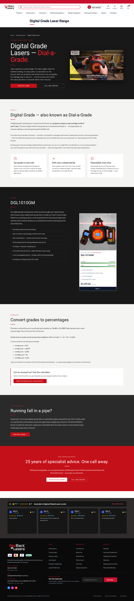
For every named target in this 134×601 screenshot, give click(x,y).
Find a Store (80, 556)
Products (19, 13)
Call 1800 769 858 (51, 86)
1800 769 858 (12, 568)
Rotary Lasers (30, 13)
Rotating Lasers (21, 35)
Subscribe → (110, 580)
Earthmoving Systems (57, 13)
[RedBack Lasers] (9, 7)
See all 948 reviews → (118, 504)
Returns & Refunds (109, 568)
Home (12, 35)
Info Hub (79, 564)
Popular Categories (74, 13)
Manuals (106, 549)
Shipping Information (110, 564)
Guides (103, 13)
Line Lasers (42, 13)
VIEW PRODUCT (97, 289)
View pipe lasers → (20, 434)
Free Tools (113, 13)
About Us (79, 552)
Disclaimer (123, 596)
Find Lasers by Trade (90, 13)
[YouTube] (16, 587)
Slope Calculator (81, 568)
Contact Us (80, 549)
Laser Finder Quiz (54, 568)
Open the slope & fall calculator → (30, 381)
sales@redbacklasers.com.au (17, 575)
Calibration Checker (110, 556)
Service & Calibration (110, 552)
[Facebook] (8, 587)
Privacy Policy (97, 596)
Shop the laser (23, 86)
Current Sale (53, 552)
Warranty (106, 560)
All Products (53, 549)
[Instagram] (12, 587)
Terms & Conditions (111, 596)
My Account (80, 560)
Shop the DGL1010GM (57, 480)
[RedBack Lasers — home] (17, 547)
